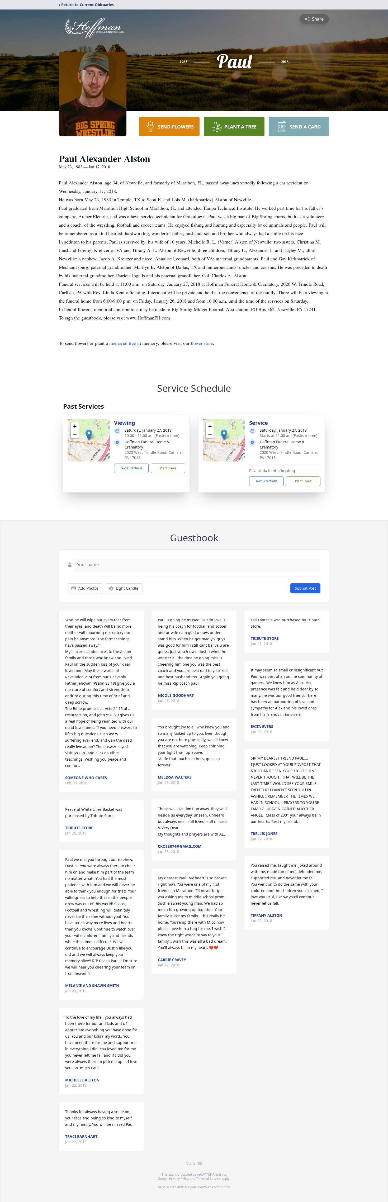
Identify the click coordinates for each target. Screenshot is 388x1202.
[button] (89, 435)
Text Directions (131, 468)
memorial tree (122, 343)
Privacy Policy (179, 1178)
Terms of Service (208, 1178)
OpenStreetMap (199, 1187)
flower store (202, 343)
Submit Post (305, 588)
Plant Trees (168, 468)
